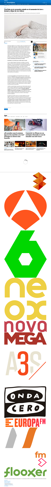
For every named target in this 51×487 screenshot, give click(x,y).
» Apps (8, 5)
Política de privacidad (7, 481)
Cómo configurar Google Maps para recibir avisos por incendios (19, 149)
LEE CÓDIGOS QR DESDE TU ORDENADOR (40, 66)
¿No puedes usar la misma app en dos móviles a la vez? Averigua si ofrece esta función (14, 135)
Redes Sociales (13, 4)
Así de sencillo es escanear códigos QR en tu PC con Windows (40, 67)
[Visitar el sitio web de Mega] (25, 344)
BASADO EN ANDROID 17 (40, 147)
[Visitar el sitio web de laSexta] (25, 277)
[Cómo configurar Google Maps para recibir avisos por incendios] (20, 144)
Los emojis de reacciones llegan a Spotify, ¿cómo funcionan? (40, 64)
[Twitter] (4, 42)
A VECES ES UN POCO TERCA (30, 147)
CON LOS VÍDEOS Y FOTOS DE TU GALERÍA (9, 148)
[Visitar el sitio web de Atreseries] (25, 385)
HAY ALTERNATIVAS (7, 131)
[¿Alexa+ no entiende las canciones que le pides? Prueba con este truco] (31, 144)
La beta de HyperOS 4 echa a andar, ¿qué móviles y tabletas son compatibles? (40, 149)
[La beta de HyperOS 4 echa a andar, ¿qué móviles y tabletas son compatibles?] (41, 144)
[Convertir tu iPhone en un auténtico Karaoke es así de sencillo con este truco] (36, 125)
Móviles (9, 4)
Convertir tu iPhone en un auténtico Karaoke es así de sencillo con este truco (35, 134)
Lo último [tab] (42, 61)
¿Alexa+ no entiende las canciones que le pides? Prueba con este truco (31, 149)
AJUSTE (16, 147)
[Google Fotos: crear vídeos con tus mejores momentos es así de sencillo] (9, 144)
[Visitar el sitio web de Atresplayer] (25, 466)
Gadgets (6, 4)
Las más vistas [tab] (35, 61)
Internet (27, 4)
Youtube (6, 109)
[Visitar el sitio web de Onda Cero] (25, 417)
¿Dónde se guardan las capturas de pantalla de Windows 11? (40, 71)
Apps (25, 4)
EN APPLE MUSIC (28, 131)
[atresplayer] (43, 3)
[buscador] (46, 3)
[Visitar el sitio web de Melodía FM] (25, 457)
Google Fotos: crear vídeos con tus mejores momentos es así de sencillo (9, 149)
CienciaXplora (19, 4)
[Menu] (46, 4)
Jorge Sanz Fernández (7, 41)
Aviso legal (5, 480)
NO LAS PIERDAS (37, 69)
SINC (22, 4)
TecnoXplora (5, 5)
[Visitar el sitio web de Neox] (25, 320)
